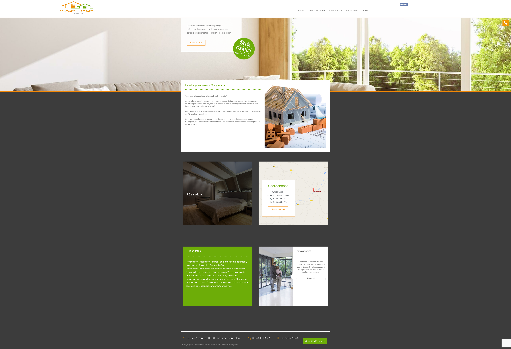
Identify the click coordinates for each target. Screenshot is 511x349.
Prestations (334, 10)
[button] (335, 10)
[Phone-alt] (505, 23)
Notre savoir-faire (316, 10)
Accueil (300, 10)
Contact (366, 10)
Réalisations (352, 10)
